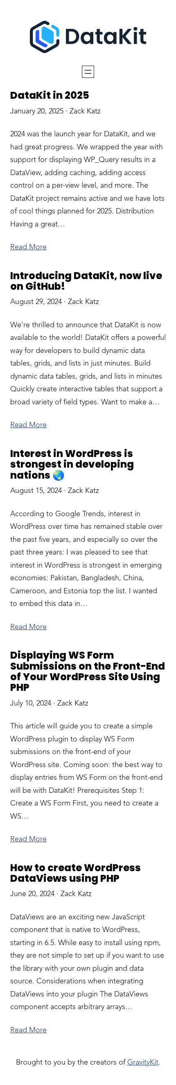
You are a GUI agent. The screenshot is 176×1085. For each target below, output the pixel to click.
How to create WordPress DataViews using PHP (75, 873)
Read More (28, 247)
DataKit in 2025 (49, 95)
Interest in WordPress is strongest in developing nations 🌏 (72, 464)
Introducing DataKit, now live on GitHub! (86, 281)
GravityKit (142, 1062)
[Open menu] (88, 72)
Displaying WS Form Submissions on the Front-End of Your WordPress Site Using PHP (87, 671)
